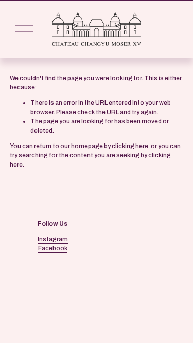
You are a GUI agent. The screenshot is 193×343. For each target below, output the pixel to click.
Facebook (52, 248)
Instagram (53, 239)
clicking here (130, 146)
